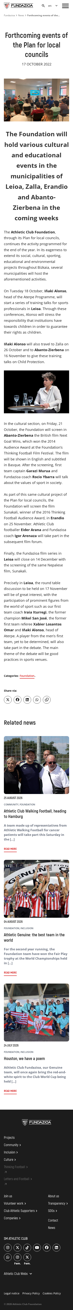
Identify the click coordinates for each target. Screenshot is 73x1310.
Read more (10, 849)
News (21, 15)
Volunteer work (15, 1203)
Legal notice (11, 1293)
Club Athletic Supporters (21, 1211)
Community (13, 1145)
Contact (53, 1220)
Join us (8, 1196)
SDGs (53, 1211)
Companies (13, 1218)
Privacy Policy (31, 1293)
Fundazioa (9, 15)
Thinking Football (16, 1167)
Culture (10, 1159)
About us (53, 1196)
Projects (9, 1137)
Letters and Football (18, 1179)
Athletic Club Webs (18, 1274)
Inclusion (11, 1152)
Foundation (27, 676)
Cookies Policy (52, 1293)
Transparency (58, 1203)
